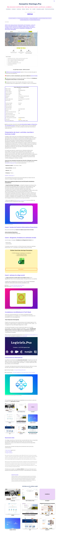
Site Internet (8, 450)
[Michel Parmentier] (8, 478)
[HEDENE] (47, 508)
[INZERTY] (21, 429)
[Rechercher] (54, 1)
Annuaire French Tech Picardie (23, 18)
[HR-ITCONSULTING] (21, 407)
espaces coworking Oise (22, 200)
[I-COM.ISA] (10, 407)
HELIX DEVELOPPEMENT (21, 422)
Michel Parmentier (14, 474)
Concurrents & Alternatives (12, 63)
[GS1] (10, 429)
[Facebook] (39, 22)
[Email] (45, 22)
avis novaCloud (23, 336)
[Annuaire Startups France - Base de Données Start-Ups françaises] (30, 4)
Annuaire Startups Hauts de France (45, 18)
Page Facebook (9, 452)
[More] (47, 22)
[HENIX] (10, 418)
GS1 (9, 433)
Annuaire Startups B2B (33, 18)
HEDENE (47, 515)
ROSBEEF (33, 411)
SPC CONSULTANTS (33, 433)
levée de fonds (34, 75)
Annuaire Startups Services (34, 19)
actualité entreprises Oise (10, 163)
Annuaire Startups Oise (24, 19)
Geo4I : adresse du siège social (13, 61)
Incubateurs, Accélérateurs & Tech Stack (14, 62)
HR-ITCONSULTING (21, 411)
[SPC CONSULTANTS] (33, 429)
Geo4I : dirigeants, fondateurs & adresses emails (15, 60)
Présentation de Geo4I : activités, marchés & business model (18, 58)
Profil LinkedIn (9, 451)
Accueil (26, 12)
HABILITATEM (32, 422)
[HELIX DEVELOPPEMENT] (21, 418)
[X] (41, 22)
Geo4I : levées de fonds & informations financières (16, 59)
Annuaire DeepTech (30, 12)
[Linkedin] (43, 22)
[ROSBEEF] (33, 407)
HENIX (10, 422)
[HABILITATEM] (33, 418)
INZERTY (21, 433)
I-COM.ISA (10, 411)
